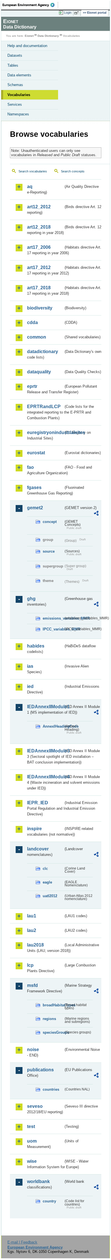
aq (29, 186)
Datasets (14, 55)
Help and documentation (27, 46)
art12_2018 (39, 227)
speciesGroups (53, 1032)
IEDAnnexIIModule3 (45, 750)
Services (14, 104)
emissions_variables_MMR (53, 618)
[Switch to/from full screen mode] (77, 13)
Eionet (29, 35)
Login (67, 12)
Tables (12, 65)
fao (30, 467)
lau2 (31, 930)
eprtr (32, 386)
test (31, 1126)
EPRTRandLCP (44, 406)
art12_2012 (39, 206)
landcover (38, 848)
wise (32, 1161)
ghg (31, 598)
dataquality (39, 371)
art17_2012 (39, 267)
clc (45, 868)
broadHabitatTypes (53, 1005)
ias (30, 666)
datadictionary (42, 351)
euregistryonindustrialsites (45, 432)
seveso (35, 1106)
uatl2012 (50, 896)
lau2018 (35, 945)
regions (49, 1019)
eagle (47, 882)
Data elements (19, 75)
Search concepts (73, 171)
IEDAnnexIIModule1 (45, 706)
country (49, 1201)
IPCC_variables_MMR (53, 629)
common (36, 337)
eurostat (36, 452)
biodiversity (39, 308)
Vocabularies (18, 95)
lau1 (31, 915)
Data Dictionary (48, 35)
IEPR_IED (37, 802)
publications (40, 1069)
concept (50, 522)
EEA (30, 5)
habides (35, 646)
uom (32, 1141)
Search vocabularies (32, 171)
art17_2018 (39, 287)
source (49, 551)
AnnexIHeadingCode (53, 726)
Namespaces (18, 114)
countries (51, 1089)
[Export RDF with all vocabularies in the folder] (96, 514)
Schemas (15, 85)
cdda (32, 322)
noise (33, 1049)
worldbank (38, 1181)
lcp (30, 965)
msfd (32, 985)
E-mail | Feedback (22, 1242)
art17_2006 (39, 247)
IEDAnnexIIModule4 (45, 776)
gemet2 (35, 507)
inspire (34, 828)
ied (30, 686)
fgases (34, 487)
